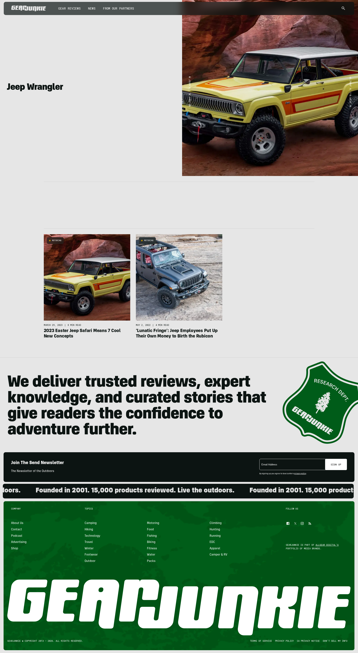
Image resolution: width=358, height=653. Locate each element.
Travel (89, 542)
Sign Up (336, 464)
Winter (89, 548)
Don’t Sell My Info (335, 640)
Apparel (215, 548)
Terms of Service (261, 640)
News (91, 8)
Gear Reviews (69, 8)
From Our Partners (118, 8)
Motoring (56, 240)
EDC (212, 542)
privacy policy (300, 474)
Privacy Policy (284, 640)
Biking (151, 542)
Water (151, 554)
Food (150, 529)
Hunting (215, 529)
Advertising (18, 542)
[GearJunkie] (28, 8)
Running (215, 535)
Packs (151, 561)
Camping (91, 523)
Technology (92, 535)
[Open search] (343, 8)
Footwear (91, 554)
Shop (14, 548)
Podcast (16, 535)
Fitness (152, 548)
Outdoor (90, 561)
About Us (17, 523)
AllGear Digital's (327, 544)
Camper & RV (218, 554)
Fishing (152, 535)
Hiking (89, 529)
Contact (16, 529)
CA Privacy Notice (308, 640)
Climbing (216, 523)
